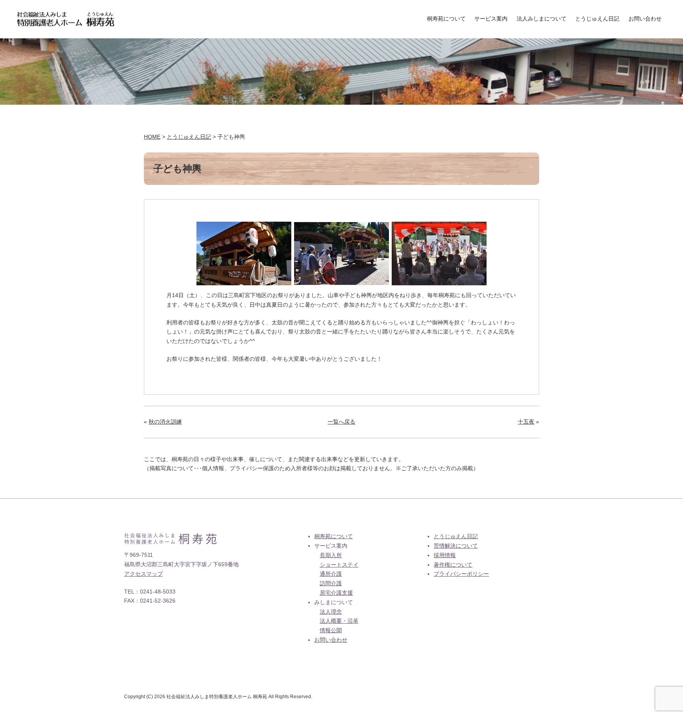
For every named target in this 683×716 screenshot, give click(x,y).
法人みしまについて (541, 18)
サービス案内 (491, 18)
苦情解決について (456, 546)
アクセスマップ (143, 574)
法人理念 (331, 612)
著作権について (453, 564)
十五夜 (526, 421)
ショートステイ (339, 564)
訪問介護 (331, 583)
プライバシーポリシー (461, 574)
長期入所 (331, 555)
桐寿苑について (446, 18)
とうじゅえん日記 (597, 18)
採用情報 (445, 555)
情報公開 (331, 630)
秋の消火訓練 (165, 421)
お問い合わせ (645, 18)
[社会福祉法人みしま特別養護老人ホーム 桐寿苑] (65, 16)
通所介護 (331, 574)
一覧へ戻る (341, 421)
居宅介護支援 (336, 593)
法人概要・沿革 (339, 621)
